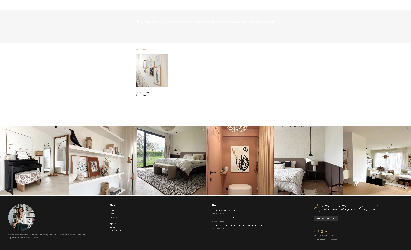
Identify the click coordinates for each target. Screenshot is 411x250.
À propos (113, 224)
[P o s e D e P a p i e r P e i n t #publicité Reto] (308, 160)
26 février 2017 (141, 50)
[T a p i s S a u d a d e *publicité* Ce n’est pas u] (171, 160)
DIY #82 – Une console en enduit (224, 210)
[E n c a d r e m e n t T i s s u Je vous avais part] (102, 160)
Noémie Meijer (143, 92)
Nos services (114, 217)
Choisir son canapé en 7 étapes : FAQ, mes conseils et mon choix (237, 225)
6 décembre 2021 (218, 221)
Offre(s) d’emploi (115, 230)
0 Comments (141, 95)
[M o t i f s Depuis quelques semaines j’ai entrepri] (34, 160)
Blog (111, 220)
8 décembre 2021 (218, 213)
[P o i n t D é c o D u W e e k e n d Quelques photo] (240, 160)
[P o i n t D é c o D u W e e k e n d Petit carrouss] (376, 160)
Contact (112, 227)
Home (112, 210)
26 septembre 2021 (219, 229)
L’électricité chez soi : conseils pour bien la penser (231, 218)
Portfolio (112, 214)
